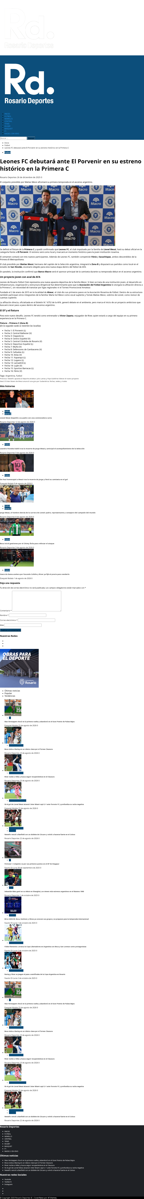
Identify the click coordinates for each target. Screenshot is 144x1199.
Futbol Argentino (16, 745)
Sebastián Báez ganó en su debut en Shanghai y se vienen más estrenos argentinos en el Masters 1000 (44, 891)
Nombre (4, 615)
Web (2, 625)
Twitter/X (8, 1182)
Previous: (39, 378)
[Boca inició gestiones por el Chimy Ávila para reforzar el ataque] (17, 535)
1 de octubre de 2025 (29, 895)
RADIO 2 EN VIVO (11, 133)
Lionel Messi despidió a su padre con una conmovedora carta (26, 418)
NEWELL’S (8, 119)
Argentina (10, 375)
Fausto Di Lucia (11, 867)
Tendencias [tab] (9, 696)
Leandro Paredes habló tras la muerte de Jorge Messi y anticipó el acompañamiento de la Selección (42, 448)
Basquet (12, 915)
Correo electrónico (8, 620)
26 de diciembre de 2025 (29, 177)
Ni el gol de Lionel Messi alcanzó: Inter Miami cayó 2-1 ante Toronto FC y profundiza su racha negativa (44, 804)
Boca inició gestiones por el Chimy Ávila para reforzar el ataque (27, 543)
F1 (5, 131)
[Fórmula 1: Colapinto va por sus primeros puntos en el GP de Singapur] (12, 857)
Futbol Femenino (16, 943)
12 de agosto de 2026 (24, 422)
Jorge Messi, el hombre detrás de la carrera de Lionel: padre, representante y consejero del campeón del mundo (47, 512)
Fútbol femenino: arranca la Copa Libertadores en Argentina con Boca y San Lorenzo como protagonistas (45, 947)
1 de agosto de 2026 (22, 578)
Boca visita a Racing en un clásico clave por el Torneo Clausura (28, 749)
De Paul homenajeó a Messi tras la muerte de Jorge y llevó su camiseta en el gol (34, 479)
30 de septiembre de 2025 (29, 867)
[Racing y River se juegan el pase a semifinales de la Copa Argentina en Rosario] (12, 968)
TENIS (6, 123)
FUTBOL (7, 116)
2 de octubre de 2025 (27, 950)
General (7, 414)
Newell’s (12, 830)
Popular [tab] (8, 693)
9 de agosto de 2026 (24, 452)
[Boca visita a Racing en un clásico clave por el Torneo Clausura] (12, 743)
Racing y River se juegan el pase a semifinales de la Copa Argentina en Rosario (34, 974)
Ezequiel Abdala (7, 483)
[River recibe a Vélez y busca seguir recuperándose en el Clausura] (12, 770)
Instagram (8, 1184)
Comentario (6, 610)
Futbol (7, 152)
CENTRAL (8, 121)
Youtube (7, 1179)
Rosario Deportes (8, 177)
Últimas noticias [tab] (12, 690)
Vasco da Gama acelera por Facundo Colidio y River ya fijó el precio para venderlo (34, 574)
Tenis (11, 887)
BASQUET (8, 128)
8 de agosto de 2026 (24, 517)
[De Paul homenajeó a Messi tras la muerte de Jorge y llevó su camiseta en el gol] (17, 471)
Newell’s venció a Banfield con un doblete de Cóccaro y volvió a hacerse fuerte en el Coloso (39, 834)
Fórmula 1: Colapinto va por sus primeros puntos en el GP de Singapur (31, 864)
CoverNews (39, 1198)
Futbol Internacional (17, 800)
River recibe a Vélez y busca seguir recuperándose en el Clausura (29, 777)
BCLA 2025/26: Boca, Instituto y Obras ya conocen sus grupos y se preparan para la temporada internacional (46, 919)
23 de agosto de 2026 (27, 725)
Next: (33, 381)
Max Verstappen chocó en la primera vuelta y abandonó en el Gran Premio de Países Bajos (39, 722)
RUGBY (7, 126)
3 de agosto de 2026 (24, 547)
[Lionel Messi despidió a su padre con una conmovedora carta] (17, 407)
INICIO (7, 114)
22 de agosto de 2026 (27, 808)
